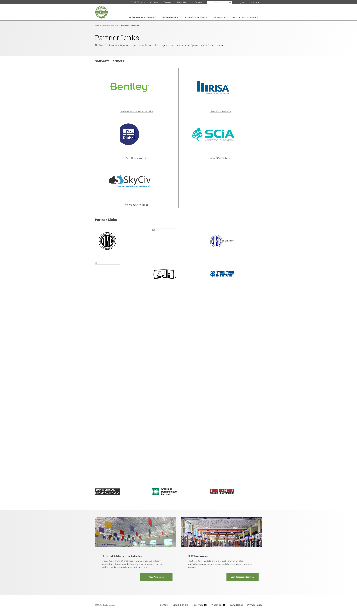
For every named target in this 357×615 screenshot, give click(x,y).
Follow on (199, 604)
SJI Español (196, 2)
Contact (154, 2)
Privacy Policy (254, 604)
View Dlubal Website (136, 158)
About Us (181, 2)
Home (97, 25)
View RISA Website (220, 111)
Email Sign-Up (138, 2)
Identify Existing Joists (245, 17)
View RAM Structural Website (136, 111)
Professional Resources (142, 17)
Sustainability (170, 17)
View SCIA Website (220, 158)
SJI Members (219, 17)
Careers (167, 2)
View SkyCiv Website (136, 204)
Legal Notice (236, 604)
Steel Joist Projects (195, 17)
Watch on (218, 604)
